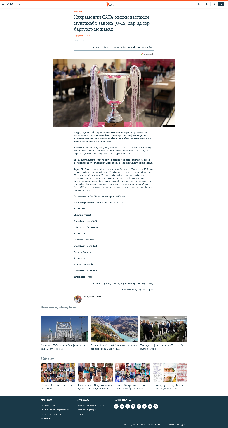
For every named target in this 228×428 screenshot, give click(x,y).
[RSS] (150, 406)
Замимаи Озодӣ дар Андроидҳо (90, 405)
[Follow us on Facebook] (122, 406)
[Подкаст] (155, 406)
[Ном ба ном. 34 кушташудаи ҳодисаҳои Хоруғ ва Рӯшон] (95, 372)
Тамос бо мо (46, 419)
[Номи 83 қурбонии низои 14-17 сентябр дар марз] (132, 372)
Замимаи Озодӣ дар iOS (87, 410)
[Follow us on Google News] (116, 406)
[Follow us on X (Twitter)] (139, 406)
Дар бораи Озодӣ (48, 405)
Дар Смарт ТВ (83, 414)
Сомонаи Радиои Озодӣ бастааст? (55, 410)
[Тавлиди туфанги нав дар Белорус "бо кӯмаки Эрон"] (163, 329)
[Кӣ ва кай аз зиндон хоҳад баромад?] (58, 372)
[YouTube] (207, 4)
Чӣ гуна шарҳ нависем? (51, 414)
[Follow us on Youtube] (127, 406)
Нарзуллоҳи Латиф (82, 36)
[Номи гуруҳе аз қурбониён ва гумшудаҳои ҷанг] (170, 372)
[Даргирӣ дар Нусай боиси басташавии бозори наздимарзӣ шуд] (114, 329)
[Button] (102, 47)
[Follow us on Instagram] (133, 406)
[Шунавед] (214, 4)
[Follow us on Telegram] (144, 406)
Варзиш (78, 12)
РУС (200, 4)
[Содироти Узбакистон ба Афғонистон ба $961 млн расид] (64, 329)
